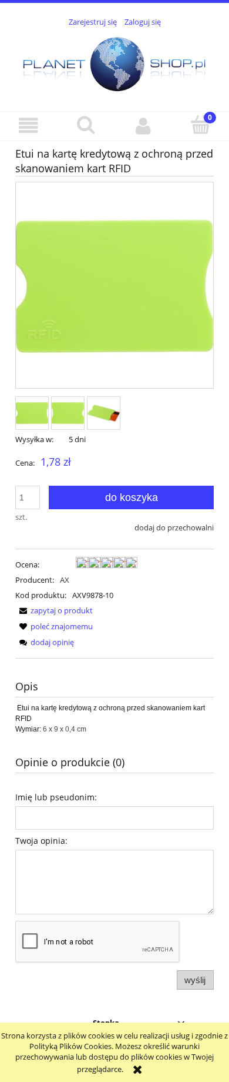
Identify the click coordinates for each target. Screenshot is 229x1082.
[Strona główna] (114, 62)
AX (64, 580)
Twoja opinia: (41, 840)
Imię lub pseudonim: (56, 797)
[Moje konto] (143, 125)
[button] (29, 125)
